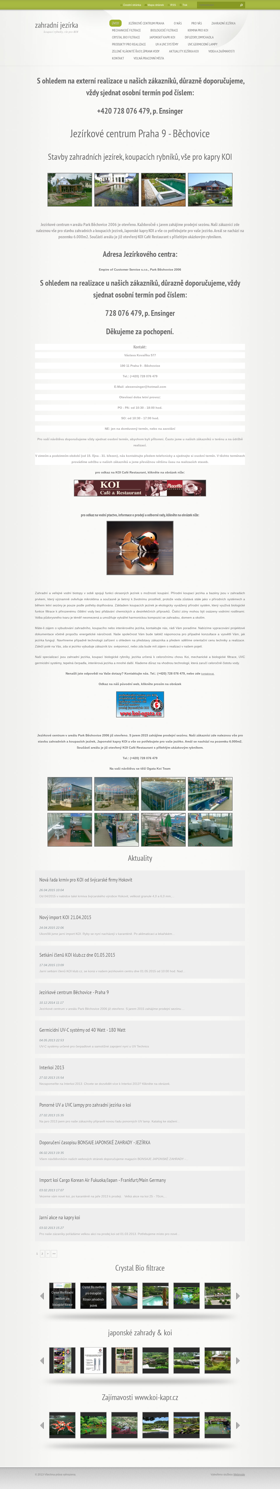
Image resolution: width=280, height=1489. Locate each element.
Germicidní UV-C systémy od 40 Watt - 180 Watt (82, 1029)
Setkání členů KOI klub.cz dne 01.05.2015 (77, 954)
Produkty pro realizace (129, 44)
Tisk (184, 5)
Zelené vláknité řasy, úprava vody (135, 51)
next (238, 1296)
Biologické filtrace (164, 30)
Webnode (239, 1474)
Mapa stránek (156, 5)
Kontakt (118, 58)
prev (42, 1296)
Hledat (241, 5)
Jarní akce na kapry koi (59, 1217)
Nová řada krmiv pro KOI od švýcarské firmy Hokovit (85, 879)
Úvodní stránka (132, 5)
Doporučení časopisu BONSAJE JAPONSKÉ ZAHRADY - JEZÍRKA (94, 1142)
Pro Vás (196, 23)
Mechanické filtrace (126, 30)
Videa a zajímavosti (221, 51)
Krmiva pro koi (198, 30)
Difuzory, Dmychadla (199, 37)
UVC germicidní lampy (202, 44)
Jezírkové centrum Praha (146, 23)
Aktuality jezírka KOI (184, 51)
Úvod (115, 23)
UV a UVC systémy (167, 44)
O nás (178, 23)
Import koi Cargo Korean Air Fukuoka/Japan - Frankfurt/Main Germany (102, 1180)
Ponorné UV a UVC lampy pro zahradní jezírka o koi (85, 1104)
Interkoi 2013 (51, 1067)
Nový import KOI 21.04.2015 (65, 917)
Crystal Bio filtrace (126, 37)
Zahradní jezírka (224, 23)
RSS (173, 5)
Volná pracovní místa (149, 58)
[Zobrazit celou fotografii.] (124, 1295)
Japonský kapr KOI (162, 37)
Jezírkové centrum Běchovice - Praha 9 (74, 992)
